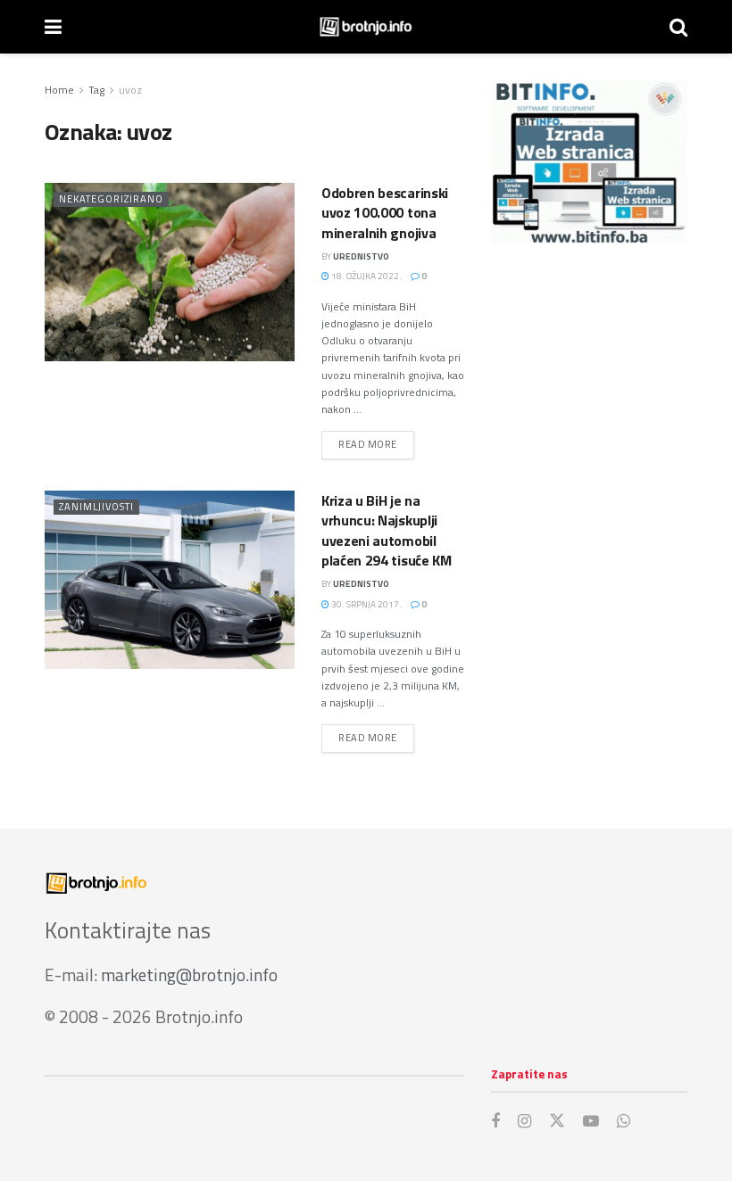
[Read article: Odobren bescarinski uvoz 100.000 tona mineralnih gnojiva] (170, 272)
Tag (96, 89)
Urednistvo (361, 256)
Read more (376, 443)
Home (59, 89)
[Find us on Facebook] (495, 1121)
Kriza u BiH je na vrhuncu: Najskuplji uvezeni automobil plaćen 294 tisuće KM (386, 530)
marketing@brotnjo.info (189, 974)
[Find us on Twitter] (557, 1121)
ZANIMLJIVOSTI (96, 507)
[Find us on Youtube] (591, 1121)
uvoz (130, 89)
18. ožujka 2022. (365, 276)
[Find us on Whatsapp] (623, 1121)
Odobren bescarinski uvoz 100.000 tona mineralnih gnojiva (384, 213)
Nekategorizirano (111, 199)
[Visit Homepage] (365, 27)
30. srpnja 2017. (365, 604)
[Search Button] (678, 27)
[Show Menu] (53, 27)
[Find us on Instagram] (524, 1121)
